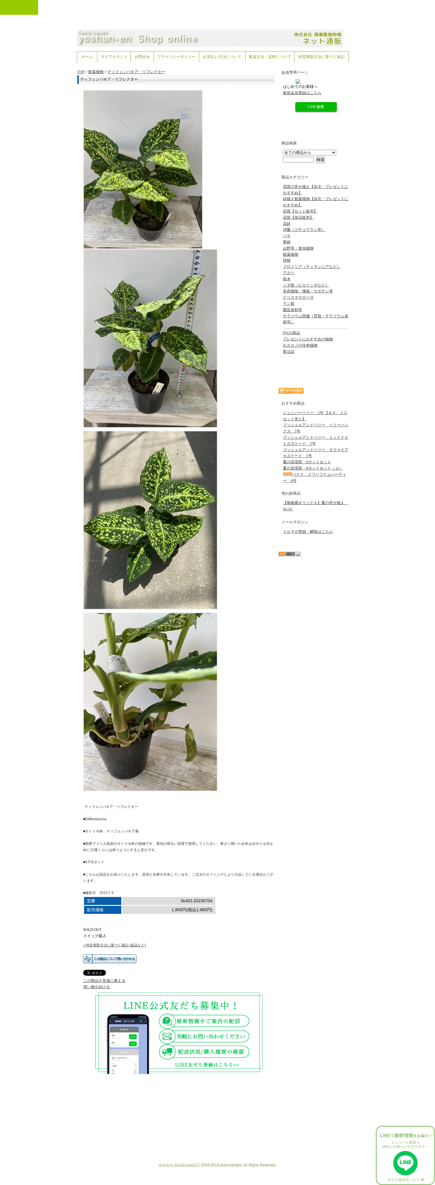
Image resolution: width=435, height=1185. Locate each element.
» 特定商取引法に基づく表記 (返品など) (114, 945)
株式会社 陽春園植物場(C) (179, 1165)
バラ (287, 236)
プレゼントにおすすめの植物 (308, 339)
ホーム (87, 56)
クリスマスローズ (298, 297)
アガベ (288, 273)
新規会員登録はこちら (302, 93)
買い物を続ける (96, 987)
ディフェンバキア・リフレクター (136, 72)
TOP (80, 72)
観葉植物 (96, 72)
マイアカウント (114, 56)
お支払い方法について (222, 56)
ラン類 (288, 303)
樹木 (287, 279)
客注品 (288, 351)
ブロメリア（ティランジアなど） (312, 266)
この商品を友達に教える (104, 980)
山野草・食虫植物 (298, 248)
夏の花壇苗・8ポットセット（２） (313, 468)
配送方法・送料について (270, 56)
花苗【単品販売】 (298, 217)
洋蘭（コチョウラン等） (304, 229)
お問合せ (142, 56)
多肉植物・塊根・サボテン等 (308, 291)
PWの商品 (291, 333)
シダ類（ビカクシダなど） (306, 285)
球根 (287, 260)
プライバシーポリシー (176, 56)
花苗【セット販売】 (300, 211)
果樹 (287, 242)
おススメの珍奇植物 (300, 345)
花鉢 (287, 223)
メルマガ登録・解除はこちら (308, 531)
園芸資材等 (292, 310)
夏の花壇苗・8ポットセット (307, 462)
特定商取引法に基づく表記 (321, 56)
